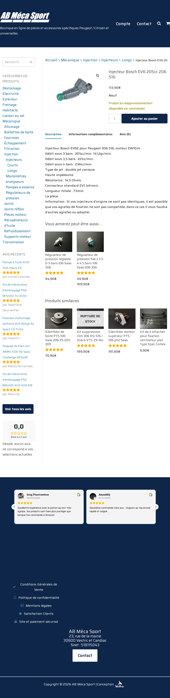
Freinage (9, 104)
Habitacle (10, 110)
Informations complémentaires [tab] (90, 134)
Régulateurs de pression (18, 195)
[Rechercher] (31, 62)
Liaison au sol (13, 115)
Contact (144, 23)
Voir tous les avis (18, 409)
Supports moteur (17, 236)
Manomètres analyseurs (16, 179)
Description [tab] (53, 134)
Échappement (15, 143)
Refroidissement (17, 231)
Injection (11, 154)
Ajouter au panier (144, 118)
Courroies (11, 137)
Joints (9, 203)
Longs (12, 170)
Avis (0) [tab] (125, 134)
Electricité (10, 93)
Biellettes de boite (18, 132)
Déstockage (11, 88)
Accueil (51, 60)
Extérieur (9, 99)
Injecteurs (14, 159)
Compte (123, 23)
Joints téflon (14, 209)
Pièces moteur (15, 214)
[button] (98, 76)
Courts (12, 165)
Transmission (13, 242)
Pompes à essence (20, 187)
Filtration (11, 148)
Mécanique (11, 121)
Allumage (11, 126)
